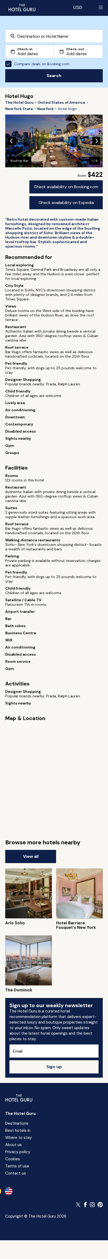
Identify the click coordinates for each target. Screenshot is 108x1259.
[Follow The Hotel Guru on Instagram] (92, 1204)
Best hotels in (17, 1130)
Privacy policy (17, 1151)
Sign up (54, 1066)
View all (31, 856)
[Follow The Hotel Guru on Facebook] (85, 1204)
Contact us (15, 1173)
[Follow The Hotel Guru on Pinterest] (100, 1204)
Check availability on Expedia (66, 202)
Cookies (12, 1159)
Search (54, 75)
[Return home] (21, 7)
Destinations (16, 1123)
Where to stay (18, 1137)
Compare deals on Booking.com (41, 63)
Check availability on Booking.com (66, 187)
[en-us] (8, 1191)
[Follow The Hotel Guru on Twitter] (78, 1204)
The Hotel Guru (20, 1113)
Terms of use (17, 1166)
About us (13, 1144)
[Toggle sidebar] (101, 7)
